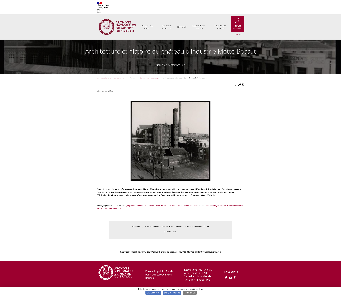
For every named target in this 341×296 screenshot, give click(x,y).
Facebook (226, 277)
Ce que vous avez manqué (150, 78)
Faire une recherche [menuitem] (166, 27)
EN (240, 34)
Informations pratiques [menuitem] (220, 27)
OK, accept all (153, 293)
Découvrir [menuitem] (181, 27)
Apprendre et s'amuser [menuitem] (198, 27)
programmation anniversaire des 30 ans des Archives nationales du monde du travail (162, 205)
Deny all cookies (172, 293)
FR (237, 34)
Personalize (189, 293)
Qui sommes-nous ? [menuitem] (147, 27)
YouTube (230, 277)
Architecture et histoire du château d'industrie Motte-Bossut (185, 78)
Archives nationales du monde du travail (112, 78)
